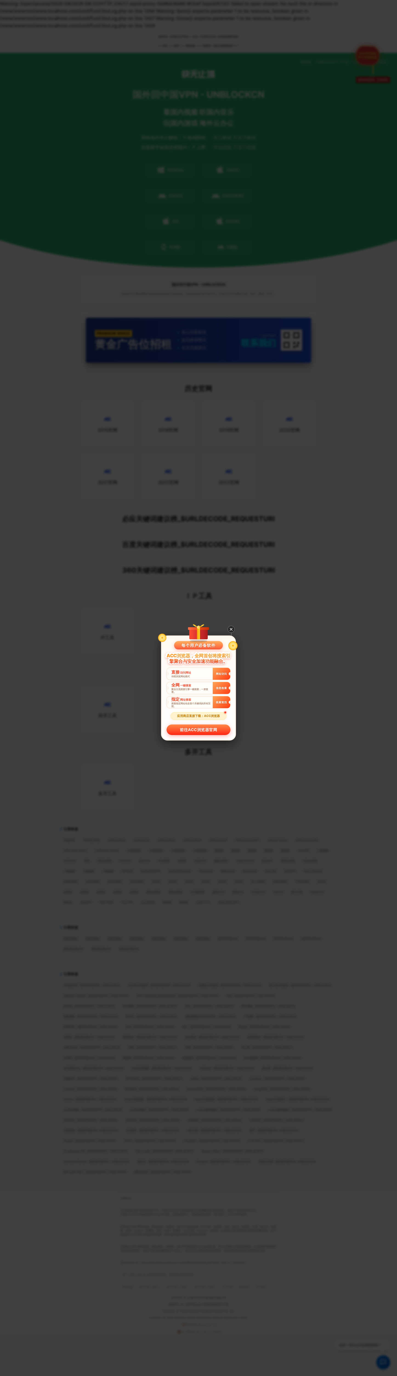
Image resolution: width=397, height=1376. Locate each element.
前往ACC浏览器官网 (198, 729)
